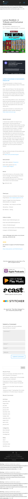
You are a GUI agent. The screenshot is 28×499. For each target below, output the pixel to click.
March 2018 (5, 422)
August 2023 (5, 403)
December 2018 (6, 411)
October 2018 (6, 416)
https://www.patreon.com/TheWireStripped (12, 249)
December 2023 (6, 401)
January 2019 (6, 409)
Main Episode (6, 432)
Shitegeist (11, 166)
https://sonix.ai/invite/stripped (12, 154)
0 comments (22, 28)
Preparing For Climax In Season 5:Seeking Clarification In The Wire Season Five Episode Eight (13, 383)
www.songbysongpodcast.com (16, 197)
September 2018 (6, 418)
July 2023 (5, 405)
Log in (4, 439)
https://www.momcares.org (9, 112)
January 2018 (6, 424)
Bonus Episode (14, 28)
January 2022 (6, 407)
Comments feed (6, 444)
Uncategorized (6, 434)
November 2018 (6, 414)
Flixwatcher (15, 162)
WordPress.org (6, 446)
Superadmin (7, 26)
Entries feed (5, 442)
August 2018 (5, 420)
